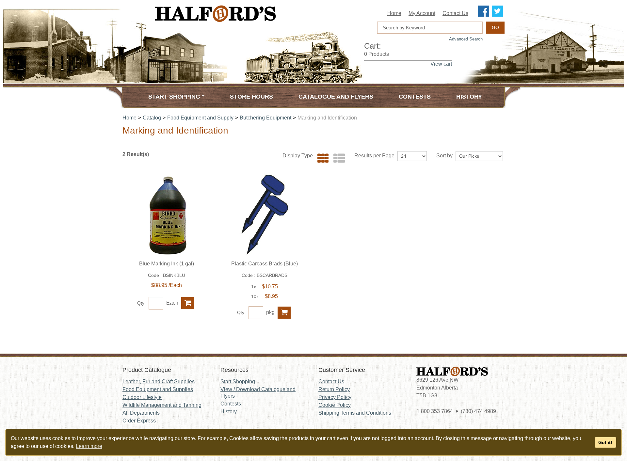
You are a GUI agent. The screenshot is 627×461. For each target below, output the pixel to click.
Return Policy (334, 389)
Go (495, 27)
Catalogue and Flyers (335, 96)
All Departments (141, 413)
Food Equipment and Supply (200, 117)
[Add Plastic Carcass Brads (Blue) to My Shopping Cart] (284, 313)
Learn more (89, 446)
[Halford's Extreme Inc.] (248, 13)
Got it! (605, 442)
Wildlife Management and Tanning (161, 405)
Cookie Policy (334, 405)
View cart (441, 64)
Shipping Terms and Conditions (354, 413)
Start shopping (174, 96)
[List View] (337, 158)
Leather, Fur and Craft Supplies (158, 381)
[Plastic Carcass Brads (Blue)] (264, 214)
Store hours (251, 96)
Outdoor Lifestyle (142, 397)
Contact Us (455, 13)
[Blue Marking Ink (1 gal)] (166, 214)
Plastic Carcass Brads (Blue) (264, 263)
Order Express (139, 420)
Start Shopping (237, 381)
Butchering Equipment (265, 117)
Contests (415, 96)
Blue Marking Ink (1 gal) (166, 263)
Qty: (141, 303)
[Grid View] (321, 158)
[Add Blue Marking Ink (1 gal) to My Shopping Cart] (187, 303)
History (469, 96)
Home (394, 13)
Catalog (152, 117)
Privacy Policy (334, 397)
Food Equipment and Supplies (157, 389)
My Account (422, 13)
